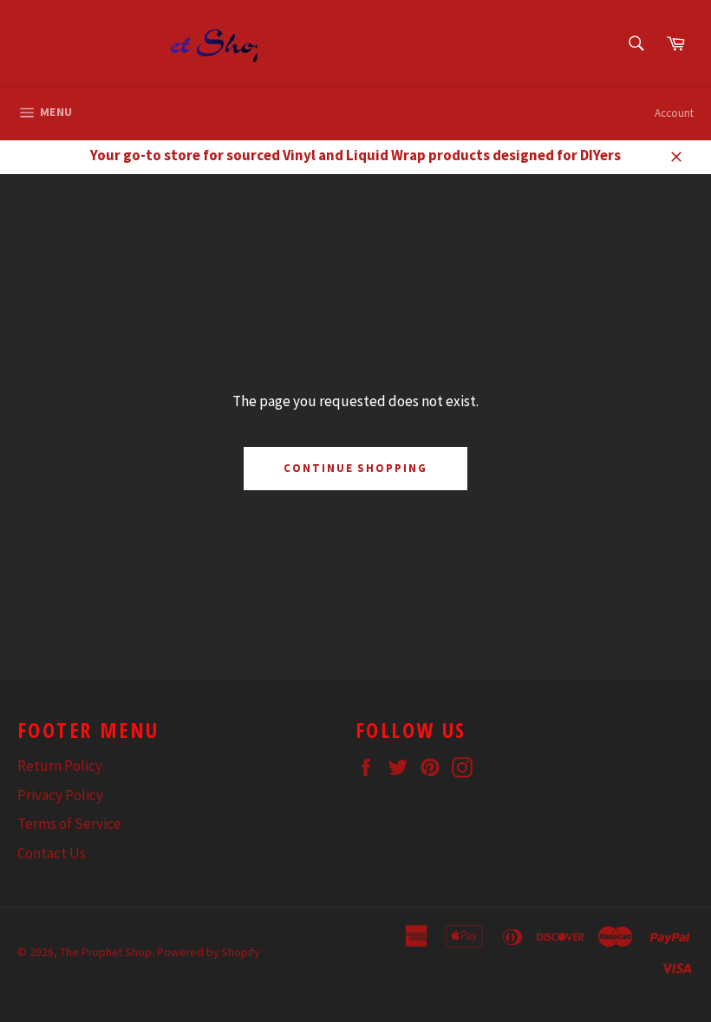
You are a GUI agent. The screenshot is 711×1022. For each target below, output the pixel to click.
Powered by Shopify (208, 952)
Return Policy (59, 765)
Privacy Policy (60, 795)
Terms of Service (69, 823)
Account (674, 113)
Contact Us (51, 853)
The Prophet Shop (106, 952)
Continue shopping (355, 468)
